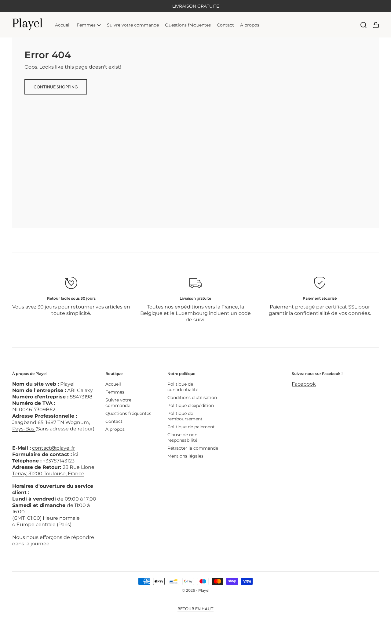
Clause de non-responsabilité (183, 437)
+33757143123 (59, 461)
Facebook (304, 384)
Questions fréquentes (128, 413)
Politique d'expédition (190, 405)
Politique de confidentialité (182, 386)
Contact (113, 421)
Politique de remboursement (185, 416)
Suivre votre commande (118, 402)
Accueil (113, 384)
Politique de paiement (191, 427)
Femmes (114, 392)
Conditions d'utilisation (192, 397)
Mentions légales (185, 456)
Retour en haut (195, 609)
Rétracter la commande (192, 448)
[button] (89, 25)
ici (75, 454)
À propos (115, 429)
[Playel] (27, 25)
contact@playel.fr (53, 448)
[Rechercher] (363, 25)
